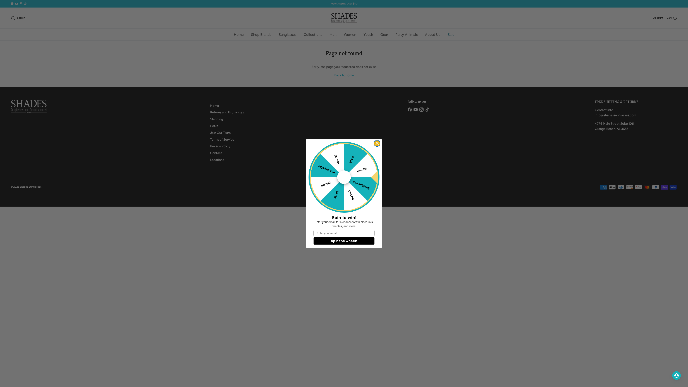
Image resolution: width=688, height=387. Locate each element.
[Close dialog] (377, 143)
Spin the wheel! (344, 241)
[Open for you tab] (676, 375)
